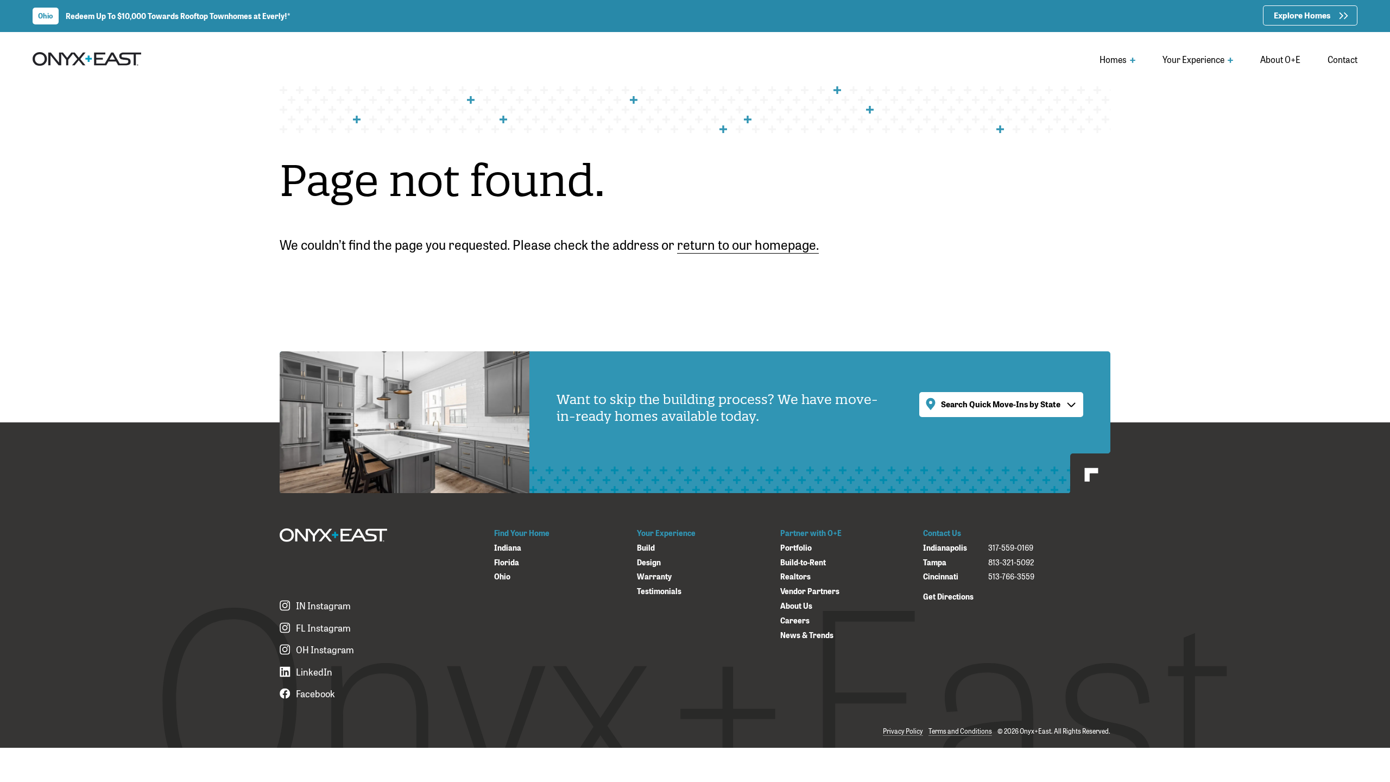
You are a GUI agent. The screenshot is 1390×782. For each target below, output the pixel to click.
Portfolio (796, 547)
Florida (506, 562)
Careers (795, 620)
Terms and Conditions (960, 731)
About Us (796, 605)
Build (646, 547)
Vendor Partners (809, 591)
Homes (1114, 59)
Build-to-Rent (803, 562)
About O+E (1280, 59)
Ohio (502, 576)
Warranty (654, 576)
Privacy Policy (903, 731)
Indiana (507, 547)
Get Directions (948, 596)
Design (649, 562)
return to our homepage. (748, 244)
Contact (1342, 59)
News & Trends (806, 635)
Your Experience (1194, 59)
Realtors (795, 576)
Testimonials (659, 591)
